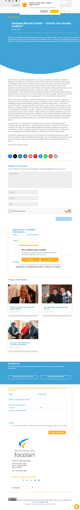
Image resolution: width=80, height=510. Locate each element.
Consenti (54, 11)
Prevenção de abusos (44, 504)
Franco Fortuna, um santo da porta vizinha (22, 308)
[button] (72, 378)
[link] (10, 156)
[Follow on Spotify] (38, 480)
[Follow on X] (31, 480)
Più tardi (44, 11)
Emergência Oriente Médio (56, 376)
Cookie (33, 504)
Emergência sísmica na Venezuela (23, 376)
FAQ (53, 504)
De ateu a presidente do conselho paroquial (20, 344)
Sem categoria (13, 17)
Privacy (27, 504)
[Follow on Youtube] (35, 480)
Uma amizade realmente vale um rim (56, 308)
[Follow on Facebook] (23, 480)
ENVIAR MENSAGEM (57, 432)
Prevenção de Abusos (18, 5)
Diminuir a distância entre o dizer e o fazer (38, 267)
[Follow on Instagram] (27, 480)
